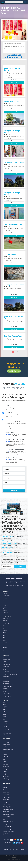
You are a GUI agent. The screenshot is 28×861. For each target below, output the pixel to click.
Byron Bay (5, 723)
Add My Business (14, 371)
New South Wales (6, 659)
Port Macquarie (6, 729)
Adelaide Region (6, 693)
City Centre (5, 769)
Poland (4, 640)
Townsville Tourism (7, 806)
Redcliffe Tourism (6, 804)
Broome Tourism (6, 802)
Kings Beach (5, 764)
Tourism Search (6, 792)
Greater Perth (6, 681)
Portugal (5, 642)
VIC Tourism (5, 833)
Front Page (5, 608)
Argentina (5, 650)
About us (5, 607)
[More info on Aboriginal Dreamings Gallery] (14, 93)
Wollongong (5, 721)
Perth (4, 707)
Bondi (4, 759)
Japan (4, 645)
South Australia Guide (7, 828)
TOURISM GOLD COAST (14, 578)
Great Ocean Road (7, 696)
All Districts (5, 741)
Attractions (5, 791)
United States (6, 622)
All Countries (6, 618)
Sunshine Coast (6, 676)
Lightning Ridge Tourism (8, 809)
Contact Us (5, 605)
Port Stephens (6, 683)
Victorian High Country (7, 686)
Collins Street (5, 762)
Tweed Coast (5, 691)
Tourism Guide (6, 794)
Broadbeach (5, 752)
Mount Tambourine (7, 733)
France (4, 627)
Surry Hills (5, 778)
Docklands (5, 771)
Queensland (5, 662)
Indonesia (5, 647)
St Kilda (4, 761)
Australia (5, 620)
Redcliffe (4, 724)
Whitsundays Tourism (7, 819)
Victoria (4, 661)
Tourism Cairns (6, 818)
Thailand (5, 649)
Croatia (4, 632)
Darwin (4, 716)
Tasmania (5, 678)
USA (14, 849)
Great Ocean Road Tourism (8, 814)
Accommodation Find (7, 826)
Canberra (5, 714)
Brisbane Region (6, 679)
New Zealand (6, 623)
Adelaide (4, 712)
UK (10, 849)
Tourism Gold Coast (7, 824)
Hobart (4, 731)
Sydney (4, 704)
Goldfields (5, 695)
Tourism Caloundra (7, 812)
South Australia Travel (7, 796)
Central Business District (8, 749)
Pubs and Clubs (6, 785)
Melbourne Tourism (7, 807)
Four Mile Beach (6, 776)
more (16, 351)
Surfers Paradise (6, 744)
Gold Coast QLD (6, 797)
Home (3, 15)
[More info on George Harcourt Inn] (14, 123)
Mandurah (5, 728)
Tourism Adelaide (6, 823)
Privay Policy (5, 612)
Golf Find (4, 789)
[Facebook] (19, 842)
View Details (14, 82)
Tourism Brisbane (6, 816)
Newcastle (5, 718)
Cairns (4, 719)
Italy (4, 625)
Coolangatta (5, 768)
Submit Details (14, 490)
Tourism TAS (5, 801)
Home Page (5, 593)
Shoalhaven (5, 688)
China (11, 851)
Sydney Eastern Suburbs (8, 746)
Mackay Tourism (6, 811)
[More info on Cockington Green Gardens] (14, 185)
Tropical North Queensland (8, 684)
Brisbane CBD (5, 756)
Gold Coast (5, 709)
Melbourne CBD (6, 742)
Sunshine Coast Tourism (8, 821)
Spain (4, 628)
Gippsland (5, 689)
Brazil (4, 635)
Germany (5, 630)
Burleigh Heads (6, 773)
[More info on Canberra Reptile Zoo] (14, 277)
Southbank (5, 747)
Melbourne (5, 706)
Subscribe (5, 610)
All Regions (5, 657)
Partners (5, 597)
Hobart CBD (5, 757)
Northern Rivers (6, 671)
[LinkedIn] (14, 842)
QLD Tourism (5, 834)
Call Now (14, 79)
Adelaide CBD (5, 751)
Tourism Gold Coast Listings (14, 859)
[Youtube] (22, 842)
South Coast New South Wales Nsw (10, 674)
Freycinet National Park (7, 779)
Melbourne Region (6, 664)
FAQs (4, 600)
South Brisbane (6, 766)
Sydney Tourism (6, 799)
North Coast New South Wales (9, 668)
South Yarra (5, 774)
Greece (4, 638)
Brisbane (4, 711)
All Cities (4, 702)
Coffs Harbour (6, 734)
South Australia (6, 673)
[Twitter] (17, 842)
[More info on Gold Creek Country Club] (14, 247)
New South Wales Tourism (8, 831)
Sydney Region (6, 666)
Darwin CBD (5, 754)
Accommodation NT (7, 829)
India (4, 637)
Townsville (5, 726)
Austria (4, 644)
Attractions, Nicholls (10, 15)
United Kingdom (6, 633)
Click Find (5, 787)
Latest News (5, 598)
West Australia (6, 669)
